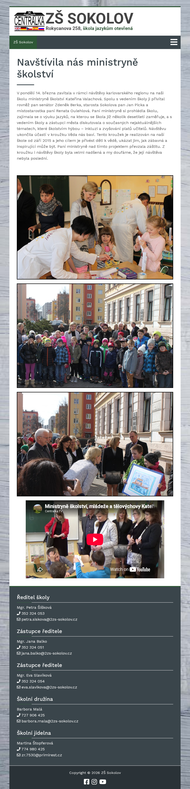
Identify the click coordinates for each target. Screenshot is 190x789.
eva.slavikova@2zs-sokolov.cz (49, 687)
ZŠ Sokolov (23, 42)
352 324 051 (33, 647)
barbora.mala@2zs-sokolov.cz (50, 721)
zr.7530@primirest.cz (42, 755)
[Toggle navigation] (174, 42)
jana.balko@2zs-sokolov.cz (47, 653)
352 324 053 (33, 613)
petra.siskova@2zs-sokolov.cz (49, 619)
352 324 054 (33, 681)
